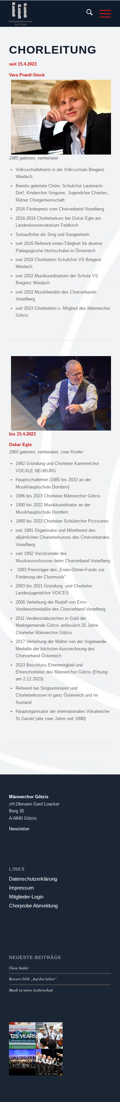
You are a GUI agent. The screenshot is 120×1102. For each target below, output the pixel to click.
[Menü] (102, 13)
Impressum (21, 888)
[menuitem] (86, 13)
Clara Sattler (19, 967)
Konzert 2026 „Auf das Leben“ (33, 978)
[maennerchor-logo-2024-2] (50, 13)
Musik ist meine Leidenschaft (31, 989)
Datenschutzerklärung (33, 879)
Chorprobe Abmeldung (33, 905)
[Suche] (86, 13)
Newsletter (19, 828)
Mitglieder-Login (26, 896)
